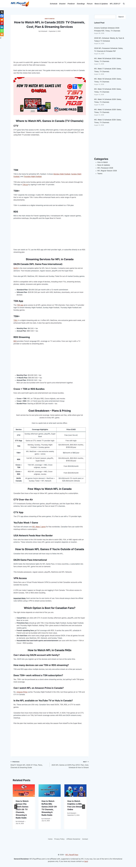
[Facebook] (2, 16)
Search (121, 17)
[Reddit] (2, 19)
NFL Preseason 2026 (105, 168)
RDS (15, 341)
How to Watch (49, 18)
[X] (2, 12)
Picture (90, 4)
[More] (2, 34)
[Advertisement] (50, 48)
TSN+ (16, 320)
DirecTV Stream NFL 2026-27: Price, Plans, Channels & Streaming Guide (27, 764)
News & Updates (101, 4)
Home (50, 839)
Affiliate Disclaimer (73, 839)
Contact (85, 839)
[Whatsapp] (2, 31)
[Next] (83, 806)
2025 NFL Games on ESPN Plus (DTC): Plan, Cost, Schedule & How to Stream (70, 764)
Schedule (53, 4)
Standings (81, 4)
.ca (27, 185)
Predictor (71, 4)
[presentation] (24, 790)
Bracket (62, 4)
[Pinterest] (2, 23)
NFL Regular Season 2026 (107, 171)
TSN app (20, 305)
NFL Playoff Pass (71, 855)
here (86, 861)
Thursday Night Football (33, 176)
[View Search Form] (123, 3)
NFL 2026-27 (115, 4)
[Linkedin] (2, 27)
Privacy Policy (59, 839)
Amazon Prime (22, 692)
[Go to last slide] (15, 806)
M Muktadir (44, 31)
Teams (99, 173)
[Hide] (0, 38)
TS (23, 185)
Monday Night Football (61, 174)
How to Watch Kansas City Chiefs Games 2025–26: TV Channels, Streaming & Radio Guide (22, 809)
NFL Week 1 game (39, 527)
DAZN (16, 268)
